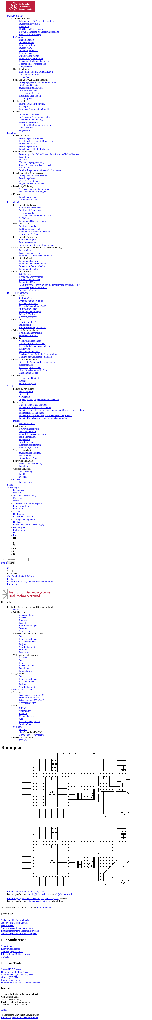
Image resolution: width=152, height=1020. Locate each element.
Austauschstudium (27, 213)
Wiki (21, 719)
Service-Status (25, 724)
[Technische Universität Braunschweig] (20, 11)
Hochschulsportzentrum (30, 444)
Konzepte (23, 106)
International (13, 202)
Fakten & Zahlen (27, 314)
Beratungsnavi (26, 53)
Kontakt (17, 479)
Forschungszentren (28, 146)
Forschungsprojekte (28, 143)
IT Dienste (18, 522)
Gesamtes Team (26, 615)
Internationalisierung (28, 261)
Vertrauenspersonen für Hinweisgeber (19, 933)
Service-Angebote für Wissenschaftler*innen (40, 170)
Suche (10, 484)
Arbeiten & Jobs (26, 665)
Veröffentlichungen (28, 625)
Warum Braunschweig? (30, 34)
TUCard (5, 956)
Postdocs (23, 159)
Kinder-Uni (24, 349)
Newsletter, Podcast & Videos (33, 287)
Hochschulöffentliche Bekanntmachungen (21, 982)
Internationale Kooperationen (32, 263)
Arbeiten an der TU (28, 322)
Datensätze (24, 652)
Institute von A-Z (27, 423)
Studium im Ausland (28, 226)
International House (28, 436)
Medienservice (26, 365)
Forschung (12, 133)
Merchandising (8, 925)
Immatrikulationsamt (28, 122)
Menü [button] (4, 562)
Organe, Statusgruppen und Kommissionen (39, 399)
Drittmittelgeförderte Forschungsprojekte (20, 931)
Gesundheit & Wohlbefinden (32, 63)
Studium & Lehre (15, 16)
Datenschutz (18, 1017)
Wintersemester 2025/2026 (31, 700)
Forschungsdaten (27, 178)
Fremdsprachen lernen (29, 253)
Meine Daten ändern (10, 980)
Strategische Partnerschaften (32, 266)
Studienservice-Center (29, 114)
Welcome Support (27, 239)
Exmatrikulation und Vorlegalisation (36, 71)
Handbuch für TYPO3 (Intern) (15, 972)
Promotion (24, 157)
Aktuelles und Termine (29, 279)
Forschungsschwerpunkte (31, 138)
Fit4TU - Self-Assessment (31, 29)
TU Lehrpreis (25, 98)
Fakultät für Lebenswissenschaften (35, 407)
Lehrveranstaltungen (28, 45)
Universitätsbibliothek (29, 428)
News (16, 609)
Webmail (17, 492)
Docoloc (23, 729)
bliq (21, 732)
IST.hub (23, 740)
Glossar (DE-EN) (9, 977)
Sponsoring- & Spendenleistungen (17, 928)
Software (23, 628)
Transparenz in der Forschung (33, 175)
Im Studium (18, 37)
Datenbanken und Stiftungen (32, 191)
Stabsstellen (24, 394)
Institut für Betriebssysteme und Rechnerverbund (30, 581)
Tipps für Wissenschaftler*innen (34, 370)
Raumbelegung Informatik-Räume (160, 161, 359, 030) (33, 898)
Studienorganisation (28, 50)
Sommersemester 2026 (29, 697)
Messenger (18, 498)
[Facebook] (13, 543)
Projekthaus (24, 130)
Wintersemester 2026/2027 (31, 695)
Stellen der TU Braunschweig (15, 920)
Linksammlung (20, 530)
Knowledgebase (26, 716)
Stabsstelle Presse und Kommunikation (37, 362)
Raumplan (12, 584)
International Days (27, 282)
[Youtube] (14, 548)
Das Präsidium (26, 391)
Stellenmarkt (25, 325)
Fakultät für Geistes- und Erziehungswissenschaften (43, 418)
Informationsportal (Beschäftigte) (28, 524)
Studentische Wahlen (29, 458)
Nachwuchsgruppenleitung (31, 162)
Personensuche (26, 482)
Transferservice (26, 442)
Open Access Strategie (29, 181)
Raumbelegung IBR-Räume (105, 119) (25, 891)
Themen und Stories (28, 373)
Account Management (29, 721)
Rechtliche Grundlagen (30, 95)
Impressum (6, 1017)
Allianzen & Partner (28, 303)
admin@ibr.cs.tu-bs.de (38, 894)
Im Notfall (18, 508)
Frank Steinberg (44, 907)
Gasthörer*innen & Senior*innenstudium (38, 354)
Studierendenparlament (30, 452)
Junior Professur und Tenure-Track (35, 165)
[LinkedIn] (14, 551)
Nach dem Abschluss (29, 74)
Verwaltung (24, 397)
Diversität (23, 476)
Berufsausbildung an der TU (32, 327)
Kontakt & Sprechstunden (31, 277)
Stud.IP (16, 511)
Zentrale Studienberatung (31, 119)
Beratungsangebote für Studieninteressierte (39, 31)
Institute (16, 420)
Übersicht (23, 657)
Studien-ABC (25, 47)
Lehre (21, 663)
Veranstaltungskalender (30, 341)
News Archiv (25, 631)
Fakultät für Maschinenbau (31, 412)
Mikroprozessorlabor (23, 689)
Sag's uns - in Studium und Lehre (34, 117)
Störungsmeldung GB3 (24, 519)
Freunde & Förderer (28, 335)
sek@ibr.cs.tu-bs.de (63, 894)
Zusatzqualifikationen (29, 55)
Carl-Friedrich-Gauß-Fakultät (32, 405)
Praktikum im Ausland (29, 229)
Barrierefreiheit (31, 1017)
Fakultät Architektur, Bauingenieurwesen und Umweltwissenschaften (51, 410)
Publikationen (25, 671)
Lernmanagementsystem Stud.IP (34, 109)
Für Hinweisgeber (27, 383)
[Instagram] (14, 546)
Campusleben (25, 66)
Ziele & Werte (25, 298)
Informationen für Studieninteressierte (36, 21)
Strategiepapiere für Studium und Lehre (37, 82)
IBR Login (6, 602)
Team (21, 636)
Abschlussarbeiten (27, 641)
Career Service (26, 127)
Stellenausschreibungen (30, 290)
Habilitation (24, 167)
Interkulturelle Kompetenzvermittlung (36, 255)
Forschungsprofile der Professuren (35, 149)
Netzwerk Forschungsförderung (34, 189)
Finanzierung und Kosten (31, 58)
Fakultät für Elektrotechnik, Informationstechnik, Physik (45, 415)
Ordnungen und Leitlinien (31, 301)
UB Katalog (18, 514)
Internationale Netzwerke (31, 269)
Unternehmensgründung (30, 333)
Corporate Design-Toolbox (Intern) (17, 974)
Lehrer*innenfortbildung (30, 463)
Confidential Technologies (31, 735)
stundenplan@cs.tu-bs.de (40, 901)
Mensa (16, 500)
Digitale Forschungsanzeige (32, 183)
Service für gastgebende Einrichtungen (37, 245)
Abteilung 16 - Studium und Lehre (35, 125)
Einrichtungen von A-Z (30, 447)
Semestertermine (26, 42)
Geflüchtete (24, 218)
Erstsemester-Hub (27, 39)
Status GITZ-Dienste (23, 516)
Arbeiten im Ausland (28, 234)
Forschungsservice (27, 197)
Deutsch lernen (26, 250)
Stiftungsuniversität (28, 309)
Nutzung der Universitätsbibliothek (35, 357)
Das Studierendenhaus (29, 351)
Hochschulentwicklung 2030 (32, 306)
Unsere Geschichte (28, 317)
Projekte (23, 623)
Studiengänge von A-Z (29, 23)
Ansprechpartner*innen (30, 367)
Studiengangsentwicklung (31, 87)
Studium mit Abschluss (30, 210)
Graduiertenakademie (29, 199)
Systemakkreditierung (29, 93)
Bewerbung (24, 26)
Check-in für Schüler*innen (32, 343)
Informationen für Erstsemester (15, 954)
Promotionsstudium (28, 242)
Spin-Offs (17, 727)
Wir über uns (25, 274)
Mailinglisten (25, 711)
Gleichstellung (26, 471)
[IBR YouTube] (14, 538)
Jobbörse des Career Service (14, 923)
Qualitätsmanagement (29, 90)
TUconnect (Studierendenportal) (28, 503)
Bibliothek (24, 708)
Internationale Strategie (30, 311)
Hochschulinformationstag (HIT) (34, 346)
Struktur (11, 386)
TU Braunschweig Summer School (35, 215)
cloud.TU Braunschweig (24, 495)
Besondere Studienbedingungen (34, 61)
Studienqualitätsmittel (29, 85)
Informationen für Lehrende (32, 103)
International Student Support (32, 221)
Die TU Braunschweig (17, 293)
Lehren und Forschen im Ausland (34, 231)
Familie (22, 474)
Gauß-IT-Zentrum (27, 431)
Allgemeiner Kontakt (29, 378)
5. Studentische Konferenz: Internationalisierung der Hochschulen (50, 285)
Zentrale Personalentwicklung (33, 434)
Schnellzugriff (13, 487)
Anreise (22, 381)
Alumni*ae (24, 77)
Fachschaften (25, 455)
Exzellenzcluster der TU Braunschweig (37, 141)
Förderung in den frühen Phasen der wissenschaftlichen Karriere (49, 154)
